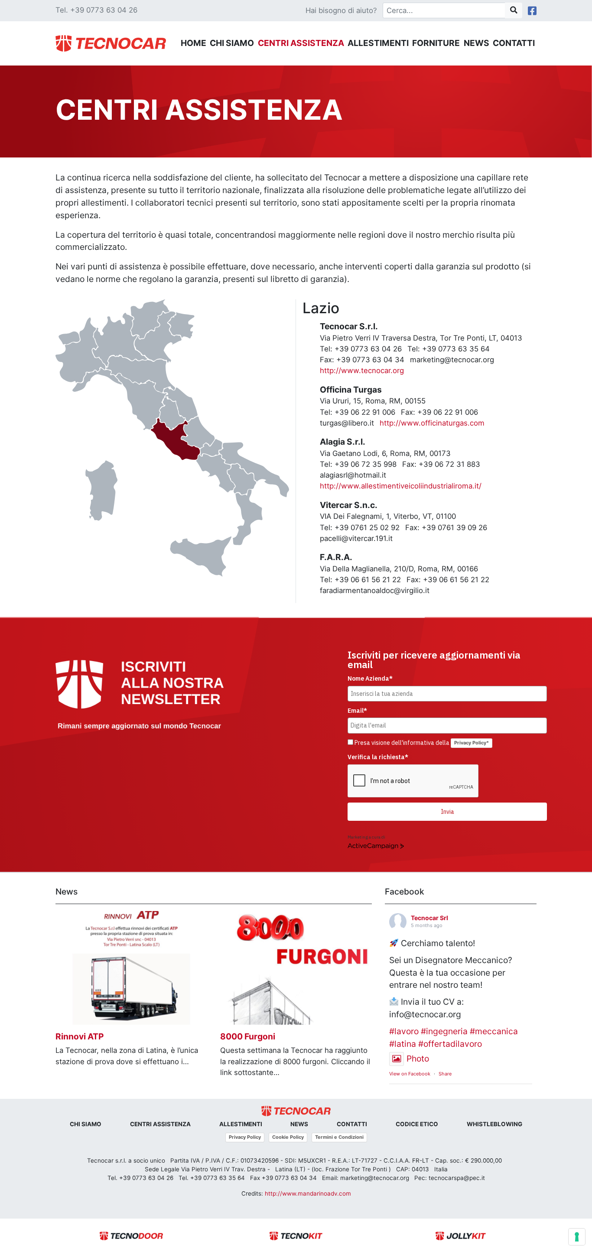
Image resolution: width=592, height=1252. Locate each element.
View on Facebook (409, 1074)
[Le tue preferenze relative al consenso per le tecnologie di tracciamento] (577, 1237)
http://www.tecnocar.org (362, 370)
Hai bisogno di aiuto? (341, 10)
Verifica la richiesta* (378, 757)
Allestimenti (378, 43)
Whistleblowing (494, 1124)
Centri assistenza (301, 43)
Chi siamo (232, 43)
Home (193, 43)
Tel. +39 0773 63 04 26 (96, 10)
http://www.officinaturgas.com (432, 423)
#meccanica (494, 1031)
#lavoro (404, 1031)
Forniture (436, 43)
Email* (357, 710)
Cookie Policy (288, 1137)
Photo (418, 1058)
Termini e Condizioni (339, 1137)
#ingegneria (444, 1031)
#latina (402, 1044)
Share (445, 1074)
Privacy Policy (245, 1137)
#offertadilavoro (450, 1044)
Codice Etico (417, 1124)
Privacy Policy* (471, 743)
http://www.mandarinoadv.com (308, 1193)
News (476, 43)
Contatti (514, 43)
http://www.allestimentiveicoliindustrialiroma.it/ (400, 486)
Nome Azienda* (370, 678)
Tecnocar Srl (429, 917)
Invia (447, 812)
